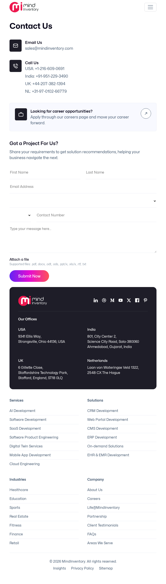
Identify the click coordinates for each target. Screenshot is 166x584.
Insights (59, 568)
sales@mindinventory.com (49, 48)
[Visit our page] (137, 300)
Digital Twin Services (26, 446)
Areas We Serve (100, 543)
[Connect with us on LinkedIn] (95, 300)
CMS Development (102, 428)
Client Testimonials (102, 525)
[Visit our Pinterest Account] (145, 300)
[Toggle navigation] (150, 7)
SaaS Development (25, 428)
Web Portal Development (107, 420)
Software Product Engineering (34, 437)
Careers (93, 499)
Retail (14, 543)
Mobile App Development (30, 455)
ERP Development (102, 437)
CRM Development (102, 411)
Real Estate (19, 516)
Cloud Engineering (25, 464)
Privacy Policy (82, 568)
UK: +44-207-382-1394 (45, 83)
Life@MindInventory (103, 508)
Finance (16, 534)
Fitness (15, 525)
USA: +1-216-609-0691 (44, 68)
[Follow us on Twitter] (128, 300)
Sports (15, 508)
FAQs (91, 534)
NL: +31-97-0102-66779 (46, 91)
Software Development (28, 420)
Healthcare (19, 490)
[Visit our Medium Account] (112, 300)
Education (18, 499)
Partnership (97, 516)
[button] (146, 113)
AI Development (22, 411)
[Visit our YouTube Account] (120, 300)
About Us (94, 490)
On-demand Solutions (105, 446)
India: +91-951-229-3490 (46, 76)
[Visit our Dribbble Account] (104, 300)
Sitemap (106, 568)
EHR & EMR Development (108, 455)
